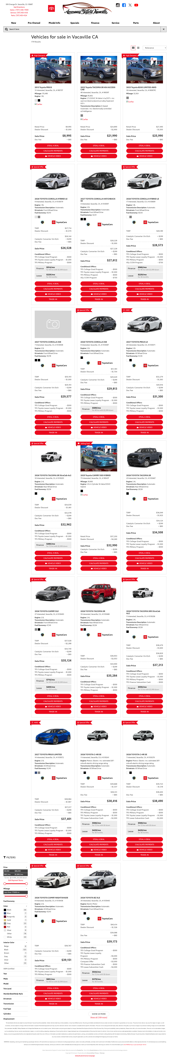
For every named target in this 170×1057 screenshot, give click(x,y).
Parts (136, 23)
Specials (74, 23)
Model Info (54, 23)
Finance (95, 23)
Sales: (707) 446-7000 (19, 10)
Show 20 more (99, 1014)
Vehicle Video (54, 156)
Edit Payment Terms (15, 880)
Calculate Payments (53, 151)
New (13, 23)
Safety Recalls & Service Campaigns (85, 1056)
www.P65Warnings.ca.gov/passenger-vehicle (135, 1044)
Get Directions (19, 7)
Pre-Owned (34, 23)
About (156, 23)
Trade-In (53, 299)
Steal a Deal (53, 146)
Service (115, 23)
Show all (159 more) (98, 1017)
